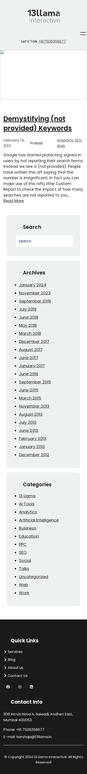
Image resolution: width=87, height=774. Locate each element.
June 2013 (28, 430)
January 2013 (32, 446)
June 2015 (28, 390)
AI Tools (27, 504)
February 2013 (32, 438)
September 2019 (35, 301)
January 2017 (32, 366)
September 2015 (35, 382)
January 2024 (32, 285)
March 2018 (30, 333)
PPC (23, 544)
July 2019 (27, 309)
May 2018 (28, 325)
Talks (24, 568)
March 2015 (30, 398)
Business (27, 528)
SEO (78, 140)
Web (61, 145)
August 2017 (31, 349)
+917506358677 (52, 41)
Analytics (65, 140)
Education (29, 536)
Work (24, 593)
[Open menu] (83, 34)
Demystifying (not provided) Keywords (37, 123)
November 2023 (35, 293)
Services (15, 651)
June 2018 (28, 317)
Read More (13, 200)
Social (25, 560)
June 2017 (28, 357)
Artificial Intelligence (39, 520)
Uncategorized (33, 576)
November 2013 (34, 406)
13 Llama (27, 496)
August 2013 (31, 414)
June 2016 (28, 374)
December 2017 (34, 341)
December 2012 (34, 455)
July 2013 (27, 422)
